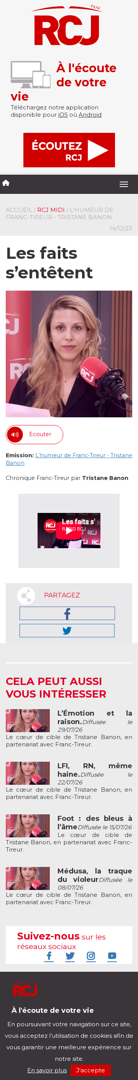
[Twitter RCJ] (69, 955)
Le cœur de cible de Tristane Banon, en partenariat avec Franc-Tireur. (69, 729)
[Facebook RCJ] (48, 955)
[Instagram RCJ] (90, 955)
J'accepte (90, 1070)
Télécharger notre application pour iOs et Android (57, 1016)
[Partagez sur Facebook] (67, 613)
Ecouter (40, 434)
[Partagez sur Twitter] (67, 630)
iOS (63, 114)
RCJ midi (51, 209)
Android (90, 114)
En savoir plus (47, 1070)
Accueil (19, 209)
